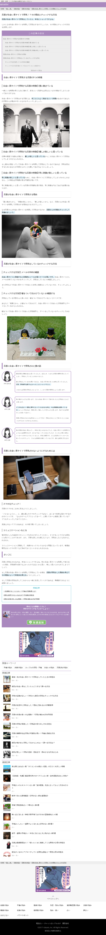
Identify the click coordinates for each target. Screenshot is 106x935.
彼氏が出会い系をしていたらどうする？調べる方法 (31, 686)
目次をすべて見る (36, 70)
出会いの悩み (49, 667)
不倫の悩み (8, 667)
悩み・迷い (9, 9)
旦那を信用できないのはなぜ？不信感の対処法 (19, 595)
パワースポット (23, 915)
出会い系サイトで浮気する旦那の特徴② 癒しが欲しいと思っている (25, 46)
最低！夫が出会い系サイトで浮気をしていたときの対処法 (33, 677)
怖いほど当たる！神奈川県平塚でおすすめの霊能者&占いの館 (35, 814)
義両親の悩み (39, 910)
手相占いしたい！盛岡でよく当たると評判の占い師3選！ (33, 824)
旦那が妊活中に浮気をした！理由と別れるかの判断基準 (32, 705)
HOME (2, 9)
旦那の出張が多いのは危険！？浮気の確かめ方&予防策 (22, 599)
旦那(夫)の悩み (26, 9)
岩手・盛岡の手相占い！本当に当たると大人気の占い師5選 (34, 833)
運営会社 (65, 923)
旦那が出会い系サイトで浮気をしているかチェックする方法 (21, 58)
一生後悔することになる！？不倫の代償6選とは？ (20, 591)
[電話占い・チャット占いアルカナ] (53, 891)
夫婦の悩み (17, 9)
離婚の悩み (5, 910)
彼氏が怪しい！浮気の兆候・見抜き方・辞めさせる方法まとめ (35, 752)
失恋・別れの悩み (56, 905)
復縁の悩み (38, 905)
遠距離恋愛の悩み (73, 905)
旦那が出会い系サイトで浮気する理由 (14, 54)
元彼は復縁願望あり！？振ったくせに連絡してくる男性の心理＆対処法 (38, 842)
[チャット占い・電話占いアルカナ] (36, 656)
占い (68, 910)
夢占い (85, 910)
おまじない (5, 915)
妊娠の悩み (21, 910)
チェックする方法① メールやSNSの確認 (17, 62)
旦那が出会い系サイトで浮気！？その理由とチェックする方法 (49, 9)
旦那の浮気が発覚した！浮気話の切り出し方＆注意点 (32, 724)
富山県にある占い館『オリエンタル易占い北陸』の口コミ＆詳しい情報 (38, 766)
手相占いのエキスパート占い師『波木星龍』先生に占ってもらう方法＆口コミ (40, 786)
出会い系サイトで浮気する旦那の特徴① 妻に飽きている (22, 43)
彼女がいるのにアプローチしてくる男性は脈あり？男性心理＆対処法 (37, 852)
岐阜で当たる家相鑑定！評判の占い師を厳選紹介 (30, 796)
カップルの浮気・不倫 (33, 667)
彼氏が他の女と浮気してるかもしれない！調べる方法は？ (33, 743)
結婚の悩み (5, 905)
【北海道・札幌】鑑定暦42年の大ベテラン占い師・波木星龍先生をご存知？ (40, 776)
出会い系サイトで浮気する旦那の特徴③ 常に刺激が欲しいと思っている (27, 50)
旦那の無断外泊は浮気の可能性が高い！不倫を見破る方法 (33, 733)
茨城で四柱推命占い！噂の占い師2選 (25, 805)
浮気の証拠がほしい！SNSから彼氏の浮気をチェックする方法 (35, 696)
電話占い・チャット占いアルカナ (48, 923)
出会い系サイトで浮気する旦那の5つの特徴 (16, 39)
